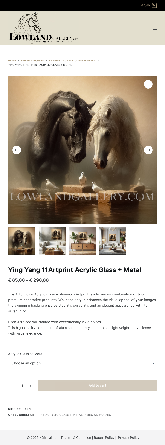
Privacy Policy (128, 438)
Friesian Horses (97, 414)
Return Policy (104, 438)
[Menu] (155, 28)
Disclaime (49, 438)
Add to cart (97, 385)
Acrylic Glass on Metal (25, 354)
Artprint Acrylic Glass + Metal (56, 414)
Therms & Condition (76, 438)
